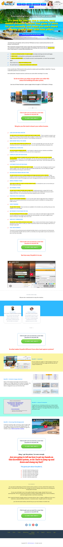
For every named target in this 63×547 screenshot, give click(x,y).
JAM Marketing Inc (31, 543)
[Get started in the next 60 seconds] (31, 35)
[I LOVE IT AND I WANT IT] (31, 517)
